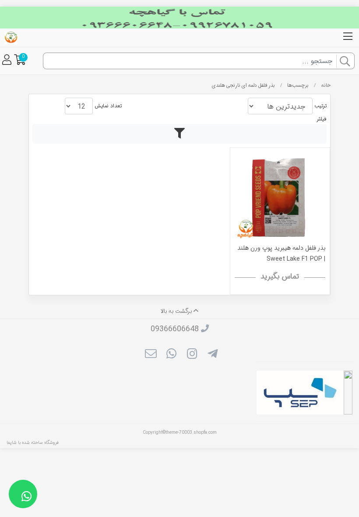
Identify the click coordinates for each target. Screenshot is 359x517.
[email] (150, 354)
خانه (326, 85)
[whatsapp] (171, 354)
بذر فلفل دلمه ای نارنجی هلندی (243, 85)
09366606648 (175, 329)
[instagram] (192, 354)
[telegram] (212, 354)
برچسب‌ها (298, 85)
